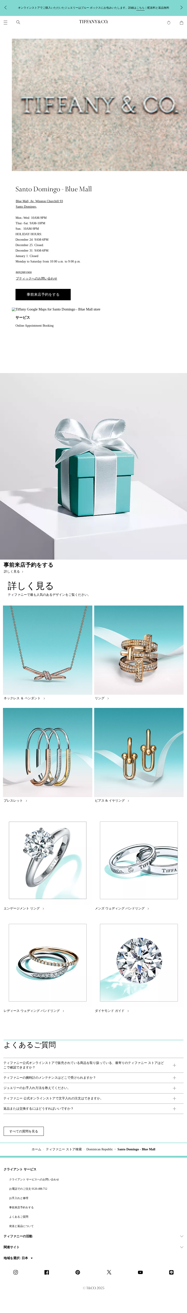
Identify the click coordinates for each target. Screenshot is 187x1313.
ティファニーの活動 (18, 1236)
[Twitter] (110, 1272)
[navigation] (5, 22)
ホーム (36, 1149)
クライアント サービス (20, 1169)
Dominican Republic (99, 1149)
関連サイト (12, 1247)
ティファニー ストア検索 (64, 1149)
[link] (93, 1065)
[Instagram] (17, 1272)
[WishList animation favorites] (169, 23)
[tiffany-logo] (93, 22)
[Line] (172, 1272)
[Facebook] (48, 1272)
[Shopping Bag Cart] (181, 23)
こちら (140, 7)
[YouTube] (141, 1272)
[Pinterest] (79, 1272)
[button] (5, 22)
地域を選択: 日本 (16, 1258)
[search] (18, 22)
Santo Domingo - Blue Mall (136, 1149)
